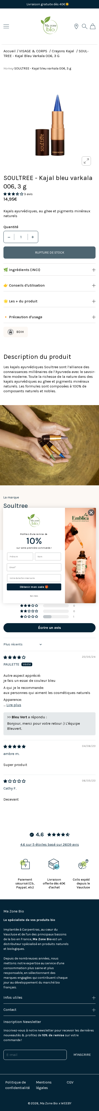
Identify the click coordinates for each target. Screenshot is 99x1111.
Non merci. (34, 596)
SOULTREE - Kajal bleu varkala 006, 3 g (42, 68)
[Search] (84, 26)
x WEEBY (65, 1103)
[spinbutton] (21, 237)
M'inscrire (82, 1055)
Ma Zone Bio (49, 1103)
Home (7, 68)
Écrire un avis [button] (49, 627)
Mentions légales (44, 1085)
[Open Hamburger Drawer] (6, 26)
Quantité (10, 227)
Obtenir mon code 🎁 (34, 587)
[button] (13, 194)
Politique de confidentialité (17, 1085)
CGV (70, 1082)
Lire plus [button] (13, 705)
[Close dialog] (91, 512)
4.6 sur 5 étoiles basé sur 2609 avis (49, 844)
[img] (14, 657)
